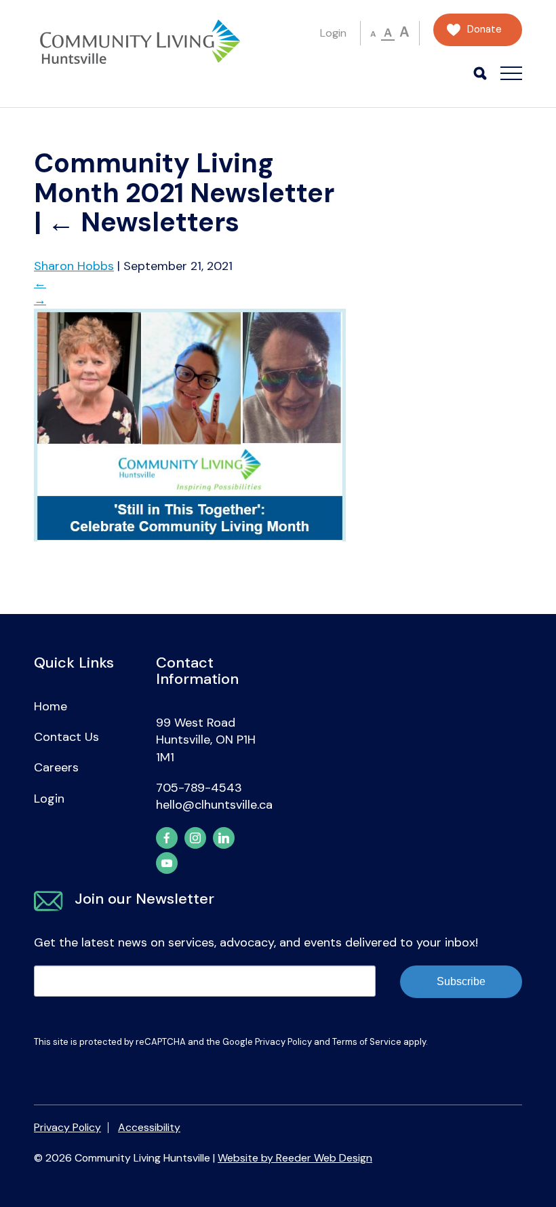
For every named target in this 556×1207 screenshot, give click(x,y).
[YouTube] (167, 863)
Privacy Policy (283, 1042)
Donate (484, 29)
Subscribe (461, 981)
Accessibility (149, 1127)
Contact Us (66, 737)
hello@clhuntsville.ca (214, 805)
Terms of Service (366, 1042)
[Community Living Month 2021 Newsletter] (190, 537)
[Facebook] (167, 838)
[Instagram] (195, 838)
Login (333, 33)
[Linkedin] (224, 838)
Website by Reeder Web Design (295, 1158)
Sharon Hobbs (74, 266)
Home (50, 706)
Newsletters (143, 222)
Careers (56, 767)
